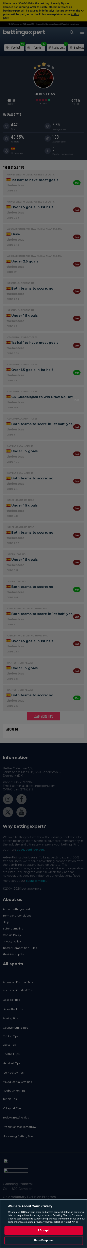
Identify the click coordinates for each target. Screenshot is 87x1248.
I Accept (43, 1230)
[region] (43, 1223)
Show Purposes (44, 1240)
